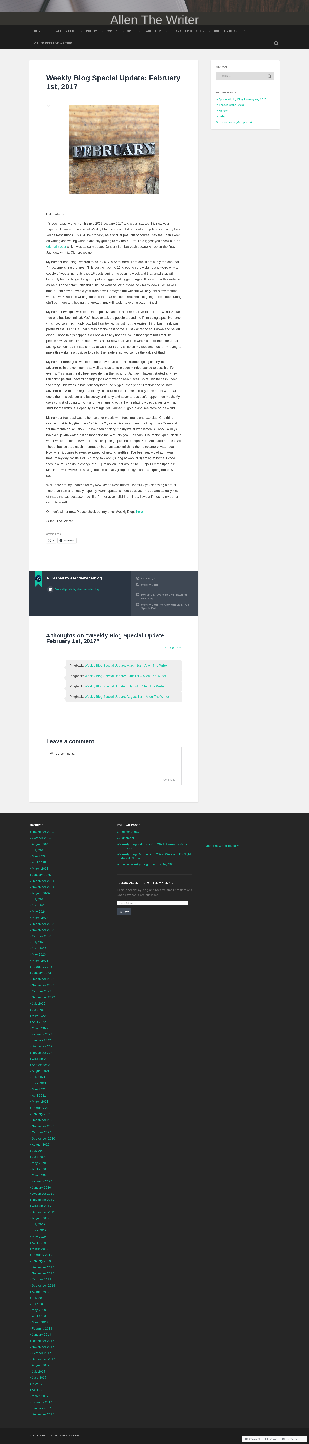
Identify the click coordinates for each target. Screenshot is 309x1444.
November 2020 (43, 1126)
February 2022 (42, 1034)
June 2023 (39, 948)
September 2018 (43, 1285)
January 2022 (41, 1040)
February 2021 (42, 1108)
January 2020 (41, 1187)
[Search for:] (245, 76)
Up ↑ (277, 1435)
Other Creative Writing (53, 43)
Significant (126, 838)
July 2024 (38, 899)
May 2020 (39, 1163)
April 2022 (39, 1022)
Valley (222, 116)
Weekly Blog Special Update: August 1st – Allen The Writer (127, 697)
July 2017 (38, 1371)
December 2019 (43, 1193)
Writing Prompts (121, 31)
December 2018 (43, 1267)
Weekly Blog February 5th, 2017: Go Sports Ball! (165, 606)
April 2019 (39, 1242)
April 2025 (39, 862)
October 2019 (41, 1206)
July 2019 (38, 1224)
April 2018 (39, 1316)
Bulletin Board (226, 31)
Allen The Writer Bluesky (222, 846)
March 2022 (40, 1028)
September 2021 (43, 1065)
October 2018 (41, 1279)
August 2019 (41, 1218)
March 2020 (40, 1175)
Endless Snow (129, 832)
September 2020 (43, 1138)
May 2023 (39, 954)
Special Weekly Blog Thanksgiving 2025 (242, 99)
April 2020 (39, 1169)
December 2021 (43, 1046)
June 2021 (39, 1083)
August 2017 (41, 1365)
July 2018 (38, 1298)
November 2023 (43, 930)
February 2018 (42, 1328)
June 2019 (39, 1230)
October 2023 (41, 936)
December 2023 (43, 924)
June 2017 (39, 1377)
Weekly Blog (66, 31)
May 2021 (39, 1089)
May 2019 (39, 1236)
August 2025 (41, 844)
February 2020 (42, 1181)
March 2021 (40, 1101)
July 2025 (38, 850)
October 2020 (41, 1132)
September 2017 (43, 1359)
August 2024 (41, 893)
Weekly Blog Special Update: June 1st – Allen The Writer (125, 676)
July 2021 (38, 1077)
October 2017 (41, 1353)
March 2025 (40, 868)
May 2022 (39, 1016)
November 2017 (43, 1347)
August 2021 (41, 1071)
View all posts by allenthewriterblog (77, 589)
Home (38, 31)
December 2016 (43, 1414)
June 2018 (39, 1304)
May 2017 (39, 1383)
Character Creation (188, 31)
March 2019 (40, 1249)
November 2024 (43, 887)
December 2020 (43, 1120)
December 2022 (43, 979)
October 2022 (41, 991)
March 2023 (40, 960)
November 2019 (43, 1199)
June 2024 (39, 905)
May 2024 (39, 911)
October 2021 (41, 1059)
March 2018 (40, 1322)
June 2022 (39, 1009)
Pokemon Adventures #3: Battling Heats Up (164, 596)
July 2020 (38, 1150)
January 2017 (41, 1408)
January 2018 (41, 1334)
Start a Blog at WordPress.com (54, 1435)
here (140, 512)
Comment (169, 779)
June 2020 (39, 1156)
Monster (224, 110)
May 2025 (39, 856)
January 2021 (41, 1114)
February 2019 (42, 1255)
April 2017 (39, 1390)
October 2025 (41, 838)
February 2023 (42, 966)
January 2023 (41, 973)
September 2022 (43, 997)
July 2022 (38, 1003)
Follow (124, 911)
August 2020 (41, 1144)
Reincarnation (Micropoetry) (235, 122)
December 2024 (43, 881)
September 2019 (43, 1212)
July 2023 (38, 942)
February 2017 (42, 1402)
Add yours (173, 647)
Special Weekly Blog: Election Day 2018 (147, 864)
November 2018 (43, 1273)
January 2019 (41, 1261)
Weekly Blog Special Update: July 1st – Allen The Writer (125, 686)
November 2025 (43, 832)
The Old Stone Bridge (231, 104)
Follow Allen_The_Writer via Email (145, 883)
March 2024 (40, 917)
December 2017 (43, 1341)
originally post (56, 246)
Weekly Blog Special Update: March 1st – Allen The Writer (126, 665)
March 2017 (40, 1396)
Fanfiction (153, 31)
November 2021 (43, 1052)
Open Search (276, 43)
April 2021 (39, 1095)
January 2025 (41, 875)
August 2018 (41, 1292)
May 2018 (39, 1310)
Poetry (92, 31)
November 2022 (43, 985)
